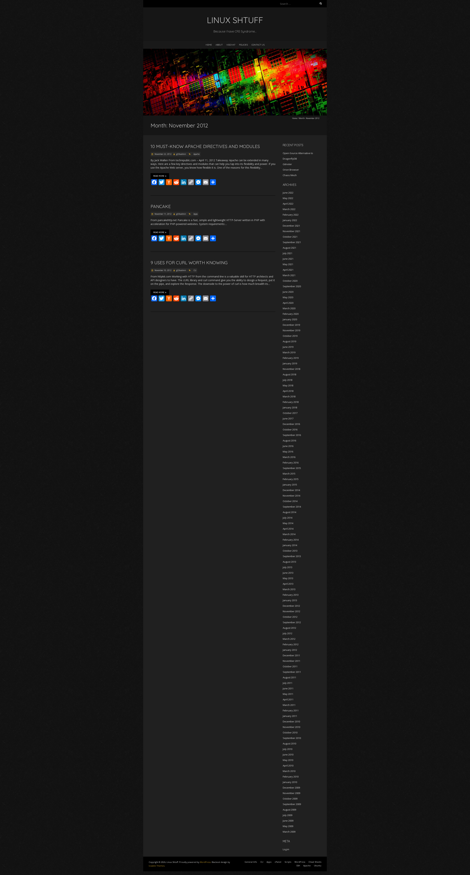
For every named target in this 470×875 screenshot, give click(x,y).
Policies (243, 44)
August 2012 (289, 627)
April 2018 (288, 391)
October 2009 (290, 798)
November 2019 (291, 330)
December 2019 (291, 324)
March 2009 (289, 831)
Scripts (288, 861)
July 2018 (287, 380)
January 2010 (290, 782)
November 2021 (291, 231)
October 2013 (290, 550)
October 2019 (290, 336)
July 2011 (287, 683)
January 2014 (290, 545)
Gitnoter (287, 164)
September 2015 (292, 468)
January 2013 (290, 600)
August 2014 (289, 512)
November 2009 (291, 793)
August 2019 (289, 341)
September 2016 (292, 435)
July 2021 (287, 253)
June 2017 (288, 418)
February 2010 (291, 776)
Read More (158, 176)
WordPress (205, 862)
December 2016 (291, 424)
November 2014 (291, 495)
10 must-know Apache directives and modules (205, 146)
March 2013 (289, 589)
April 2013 (288, 583)
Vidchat (230, 44)
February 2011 (291, 710)
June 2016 (288, 446)
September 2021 (292, 242)
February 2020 (291, 313)
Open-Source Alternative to (298, 153)
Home (209, 44)
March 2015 (289, 473)
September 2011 (292, 672)
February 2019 (291, 358)
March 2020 (289, 308)
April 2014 (288, 528)
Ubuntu (317, 865)
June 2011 (288, 688)
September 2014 (292, 506)
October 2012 (290, 616)
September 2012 (292, 622)
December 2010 (291, 721)
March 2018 (289, 396)
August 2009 (289, 809)
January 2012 (290, 650)
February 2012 (291, 644)
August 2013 (289, 561)
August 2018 (289, 374)
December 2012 (291, 605)
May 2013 (288, 578)
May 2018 (288, 385)
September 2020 (292, 286)
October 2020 (290, 280)
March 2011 (289, 705)
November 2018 (291, 369)
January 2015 (290, 484)
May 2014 (288, 523)
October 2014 (290, 501)
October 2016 (290, 429)
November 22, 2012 (162, 154)
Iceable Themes (156, 865)
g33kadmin (181, 154)
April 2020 (288, 302)
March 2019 (289, 352)
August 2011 (289, 677)
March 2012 (289, 639)
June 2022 (288, 192)
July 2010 (287, 749)
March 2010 (289, 771)
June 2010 (288, 754)
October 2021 (290, 236)
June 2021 (288, 258)
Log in (286, 849)
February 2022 (291, 214)
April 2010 (288, 765)
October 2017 (290, 413)
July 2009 (287, 815)
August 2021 (289, 247)
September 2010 (292, 738)
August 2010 (289, 743)
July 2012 (287, 633)
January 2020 (290, 319)
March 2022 (289, 209)
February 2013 (291, 594)
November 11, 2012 (162, 214)
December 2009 (291, 787)
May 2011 (288, 694)
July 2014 (287, 517)
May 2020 (288, 297)
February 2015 (291, 479)
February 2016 (291, 462)
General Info (251, 861)
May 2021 (288, 264)
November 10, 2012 (162, 270)
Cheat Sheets (314, 861)
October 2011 (290, 666)
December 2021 (291, 225)
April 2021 (288, 269)
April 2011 (288, 699)
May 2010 (288, 760)
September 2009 (292, 804)
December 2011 (291, 655)
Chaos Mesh (290, 175)
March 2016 (289, 457)
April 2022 (288, 203)
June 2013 (288, 572)
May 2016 (288, 451)
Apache (197, 154)
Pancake (161, 206)
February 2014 (291, 539)
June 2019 (288, 347)
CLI (195, 270)
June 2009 (288, 820)
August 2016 (289, 440)
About (219, 44)
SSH (298, 865)
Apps (196, 214)
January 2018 (290, 407)
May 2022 (288, 198)
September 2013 (292, 556)
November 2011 (291, 661)
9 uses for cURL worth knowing (189, 262)
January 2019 (290, 363)
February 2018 (291, 402)
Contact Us (258, 44)
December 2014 (291, 490)
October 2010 (290, 732)
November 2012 (291, 611)
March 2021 (289, 275)
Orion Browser (291, 169)
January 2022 (290, 220)
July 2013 (287, 567)
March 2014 (289, 534)
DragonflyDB (290, 158)
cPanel (278, 861)
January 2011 (290, 716)
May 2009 (288, 826)
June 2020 (288, 291)
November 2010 (291, 727)
